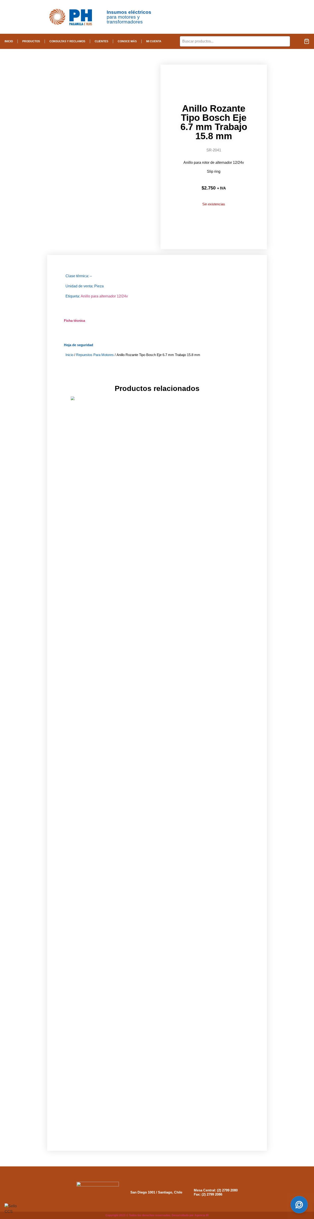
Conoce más (127, 41)
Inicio (9, 41)
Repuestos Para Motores (95, 355)
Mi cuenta (153, 41)
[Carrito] (306, 41)
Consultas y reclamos (67, 41)
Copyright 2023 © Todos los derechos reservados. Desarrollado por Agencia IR (157, 1215)
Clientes (101, 41)
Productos (31, 41)
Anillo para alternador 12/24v (104, 296)
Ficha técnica (74, 320)
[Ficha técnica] (69, 309)
